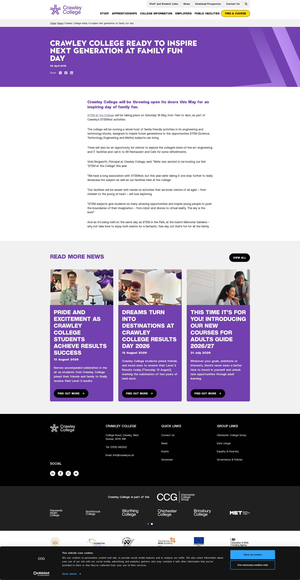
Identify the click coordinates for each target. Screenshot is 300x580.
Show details (69, 573)
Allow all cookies (252, 554)
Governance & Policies (229, 459)
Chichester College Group (231, 435)
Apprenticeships (124, 13)
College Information (156, 13)
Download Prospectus (208, 3)
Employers (183, 13)
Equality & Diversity (228, 451)
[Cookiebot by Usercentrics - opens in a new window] (41, 574)
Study (104, 13)
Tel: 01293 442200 (116, 447)
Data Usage (224, 443)
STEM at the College (100, 115)
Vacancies (167, 459)
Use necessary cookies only (253, 564)
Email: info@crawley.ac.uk (120, 455)
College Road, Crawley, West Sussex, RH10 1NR (122, 437)
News (186, 3)
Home (53, 23)
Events (165, 451)
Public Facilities (207, 13)
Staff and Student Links (163, 3)
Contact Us (233, 3)
